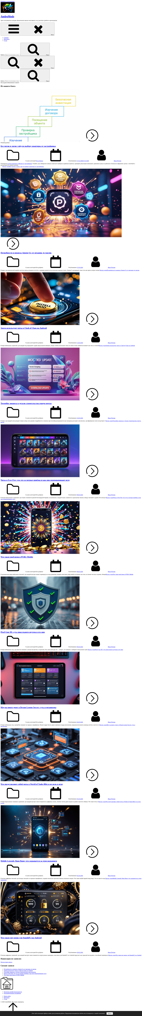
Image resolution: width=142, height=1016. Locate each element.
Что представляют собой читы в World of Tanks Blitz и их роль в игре (32, 784)
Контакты (6, 39)
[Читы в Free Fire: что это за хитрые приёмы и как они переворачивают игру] (53, 476)
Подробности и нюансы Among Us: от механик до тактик (26, 253)
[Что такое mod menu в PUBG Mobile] (53, 553)
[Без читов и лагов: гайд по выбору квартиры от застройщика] (53, 141)
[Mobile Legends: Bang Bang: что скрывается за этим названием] (53, 857)
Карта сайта (7, 996)
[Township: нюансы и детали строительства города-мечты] (53, 400)
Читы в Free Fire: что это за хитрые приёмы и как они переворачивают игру (35, 480)
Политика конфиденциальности (13, 992)
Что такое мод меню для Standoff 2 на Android (21, 938)
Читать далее (23, 166)
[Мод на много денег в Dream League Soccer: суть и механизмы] (53, 704)
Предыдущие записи (6, 962)
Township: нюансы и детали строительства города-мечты (26, 403)
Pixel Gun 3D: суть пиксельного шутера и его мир (23, 632)
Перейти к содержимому (8, 1)
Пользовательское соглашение (12, 993)
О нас (5, 40)
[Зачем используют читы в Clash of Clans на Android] (53, 324)
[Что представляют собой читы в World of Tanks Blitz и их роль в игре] (53, 780)
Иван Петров (117, 161)
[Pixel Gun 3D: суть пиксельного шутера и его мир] (53, 628)
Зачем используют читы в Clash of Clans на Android (24, 328)
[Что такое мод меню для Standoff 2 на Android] (53, 934)
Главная (6, 37)
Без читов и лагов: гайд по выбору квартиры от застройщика (28, 146)
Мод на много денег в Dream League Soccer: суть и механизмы (28, 707)
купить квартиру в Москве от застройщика (20, 163)
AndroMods (7, 16)
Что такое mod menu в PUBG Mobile (17, 557)
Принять (110, 1013)
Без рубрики (39, 161)
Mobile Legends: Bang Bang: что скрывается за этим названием (29, 861)
